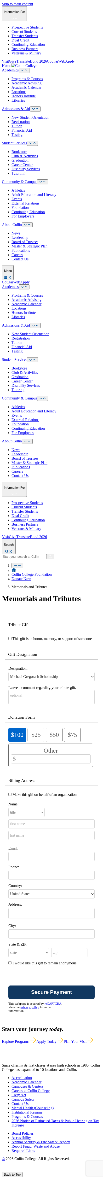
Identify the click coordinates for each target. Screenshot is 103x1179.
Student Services (14, 143)
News (15, 233)
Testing (17, 135)
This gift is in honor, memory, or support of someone (52, 639)
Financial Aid (21, 130)
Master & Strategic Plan (29, 246)
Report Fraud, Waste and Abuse (35, 1146)
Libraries (18, 100)
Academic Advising (26, 83)
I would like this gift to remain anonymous (44, 963)
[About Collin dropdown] (27, 224)
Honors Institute (23, 96)
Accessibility (21, 1138)
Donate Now (21, 579)
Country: (15, 886)
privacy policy (29, 1007)
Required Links (23, 1151)
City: (12, 926)
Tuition (16, 126)
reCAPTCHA (53, 1003)
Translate (23, 61)
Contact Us (20, 259)
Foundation (20, 207)
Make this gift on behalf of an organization (44, 794)
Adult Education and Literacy (33, 195)
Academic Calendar (26, 87)
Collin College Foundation (31, 574)
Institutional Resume (26, 1112)
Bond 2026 (38, 61)
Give (12, 61)
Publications (20, 250)
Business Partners (24, 49)
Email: (13, 848)
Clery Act (18, 1095)
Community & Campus (19, 182)
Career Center (22, 165)
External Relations (25, 203)
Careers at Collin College (30, 1091)
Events (16, 199)
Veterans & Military (26, 53)
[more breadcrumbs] (17, 565)
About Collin (12, 225)
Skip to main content (17, 4)
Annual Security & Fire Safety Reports (40, 1142)
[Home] (13, 570)
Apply (70, 61)
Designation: (18, 668)
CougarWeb (56, 61)
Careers (17, 255)
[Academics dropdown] (24, 70)
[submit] (50, 556)
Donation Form (21, 717)
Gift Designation (22, 654)
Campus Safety (22, 1099)
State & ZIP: (17, 944)
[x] (9, 1170)
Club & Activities (24, 156)
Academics (10, 70)
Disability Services (25, 169)
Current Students (24, 31)
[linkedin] (26, 1170)
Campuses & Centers (27, 1086)
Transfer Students (24, 36)
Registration (20, 122)
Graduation (20, 160)
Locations (18, 92)
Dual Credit (20, 40)
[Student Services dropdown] (32, 143)
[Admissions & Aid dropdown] (35, 108)
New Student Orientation (30, 117)
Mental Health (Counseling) (32, 1108)
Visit (5, 61)
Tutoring (17, 173)
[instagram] (15, 1170)
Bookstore (19, 152)
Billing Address (21, 780)
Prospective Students (27, 27)
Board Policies (22, 1133)
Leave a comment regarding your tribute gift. (42, 688)
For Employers (22, 216)
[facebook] (4, 1170)
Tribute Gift (18, 624)
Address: (15, 904)
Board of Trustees (24, 242)
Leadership (19, 237)
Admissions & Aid (16, 109)
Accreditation (21, 1078)
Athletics (18, 190)
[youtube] (20, 1170)
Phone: (13, 867)
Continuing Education (28, 44)
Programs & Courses (27, 79)
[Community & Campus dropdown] (42, 181)
